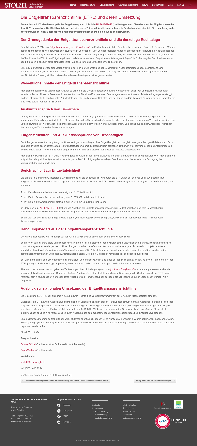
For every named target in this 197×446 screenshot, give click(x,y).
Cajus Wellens (28, 350)
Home (73, 4)
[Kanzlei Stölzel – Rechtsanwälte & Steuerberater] (24, 5)
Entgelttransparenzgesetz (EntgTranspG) (70, 47)
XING (65, 416)
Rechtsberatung (87, 4)
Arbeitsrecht (42, 375)
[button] (190, 4)
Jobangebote (128, 408)
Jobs (170, 4)
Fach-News (55, 375)
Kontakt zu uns (129, 411)
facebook (67, 404)
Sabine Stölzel (28, 344)
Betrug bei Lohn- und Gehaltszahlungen (155, 380)
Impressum (127, 414)
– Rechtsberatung (100, 411)
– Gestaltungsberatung (102, 417)
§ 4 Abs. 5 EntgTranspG (122, 269)
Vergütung (67, 375)
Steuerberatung (107, 4)
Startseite (96, 404)
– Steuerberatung (100, 414)
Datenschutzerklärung (132, 417)
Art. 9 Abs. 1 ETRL (49, 208)
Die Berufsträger (129, 404)
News (145, 4)
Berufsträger (158, 4)
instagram (67, 410)
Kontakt (180, 4)
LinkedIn (67, 421)
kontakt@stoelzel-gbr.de (33, 362)
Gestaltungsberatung (128, 4)
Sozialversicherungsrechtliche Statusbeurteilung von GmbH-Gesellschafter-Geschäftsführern (65, 380)
